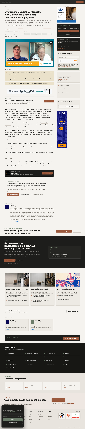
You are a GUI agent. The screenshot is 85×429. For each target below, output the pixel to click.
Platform (21, 2)
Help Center (30, 422)
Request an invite (70, 2)
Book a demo (68, 31)
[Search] (60, 2)
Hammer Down (17, 31)
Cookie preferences (77, 427)
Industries (33, 2)
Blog (51, 2)
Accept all (13, 419)
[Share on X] (15, 36)
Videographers (40, 416)
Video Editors (40, 414)
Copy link (11, 36)
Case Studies (31, 414)
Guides (39, 419)
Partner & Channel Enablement (64, 76)
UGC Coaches (40, 417)
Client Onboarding (31, 421)
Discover (26, 2)
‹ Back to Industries (8, 6)
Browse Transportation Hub (73, 311)
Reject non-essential (13, 422)
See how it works (25, 194)
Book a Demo (50, 421)
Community (40, 2)
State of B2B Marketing (63, 79)
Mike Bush (45, 130)
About (54, 2)
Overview (16, 2)
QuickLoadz (29, 132)
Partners (49, 419)
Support (49, 422)
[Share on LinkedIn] (17, 36)
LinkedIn (17, 221)
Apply (39, 421)
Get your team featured (13, 194)
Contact (49, 414)
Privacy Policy (60, 427)
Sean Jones (9, 132)
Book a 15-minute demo (58, 399)
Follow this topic (68, 68)
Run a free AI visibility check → (63, 231)
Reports (30, 416)
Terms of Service (66, 427)
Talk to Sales (50, 416)
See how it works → (61, 48)
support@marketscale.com (66, 66)
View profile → (12, 221)
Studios (30, 417)
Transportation (9, 9)
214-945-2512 (71, 403)
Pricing (46, 2)
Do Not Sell (71, 427)
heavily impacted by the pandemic (42, 111)
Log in (63, 2)
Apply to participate (69, 106)
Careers (49, 417)
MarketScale (20, 28)
